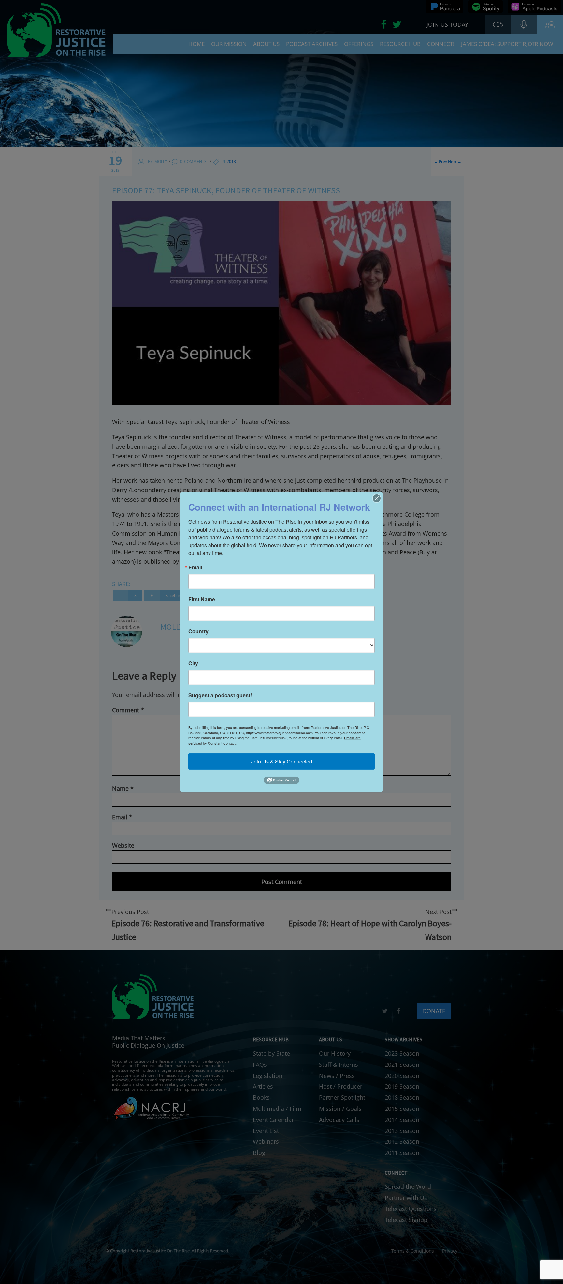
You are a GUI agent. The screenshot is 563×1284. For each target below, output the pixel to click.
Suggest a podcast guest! (220, 695)
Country (198, 631)
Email (195, 567)
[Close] (377, 498)
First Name (201, 599)
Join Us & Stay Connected (281, 761)
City (193, 663)
